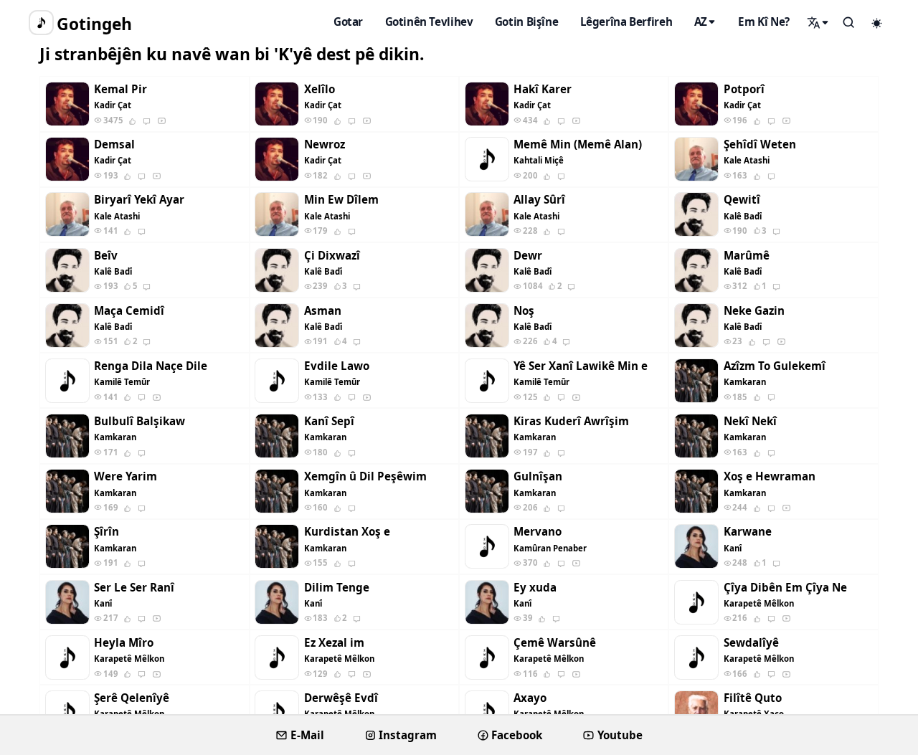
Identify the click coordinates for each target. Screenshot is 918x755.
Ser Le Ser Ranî (134, 587)
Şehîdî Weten (760, 144)
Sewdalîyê (751, 643)
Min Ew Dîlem (341, 199)
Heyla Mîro (123, 643)
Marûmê (747, 255)
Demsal (114, 144)
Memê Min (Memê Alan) (578, 144)
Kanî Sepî (329, 421)
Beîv (106, 255)
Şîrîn (106, 531)
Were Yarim (125, 476)
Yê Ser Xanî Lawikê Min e (581, 366)
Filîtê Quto (753, 698)
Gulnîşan (538, 476)
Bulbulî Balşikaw (139, 421)
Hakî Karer (543, 89)
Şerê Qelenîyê (131, 698)
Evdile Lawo (336, 366)
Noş (524, 311)
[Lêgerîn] (818, 22)
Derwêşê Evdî (341, 698)
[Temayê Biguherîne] (877, 23)
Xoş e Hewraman (769, 476)
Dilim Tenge (336, 587)
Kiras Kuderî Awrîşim (571, 421)
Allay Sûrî (539, 199)
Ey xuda (535, 587)
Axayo (530, 698)
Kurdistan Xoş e (347, 531)
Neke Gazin (754, 311)
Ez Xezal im (334, 643)
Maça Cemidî (129, 311)
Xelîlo (319, 89)
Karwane (748, 531)
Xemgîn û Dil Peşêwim (365, 476)
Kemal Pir (120, 89)
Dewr (528, 255)
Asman (322, 311)
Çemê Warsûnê (555, 643)
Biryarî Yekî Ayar (139, 199)
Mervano (538, 531)
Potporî (744, 89)
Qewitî (742, 199)
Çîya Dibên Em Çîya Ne (785, 587)
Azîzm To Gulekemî (774, 366)
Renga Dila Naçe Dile (150, 366)
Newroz (324, 144)
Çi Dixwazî (332, 255)
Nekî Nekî (750, 421)
